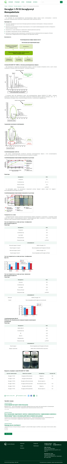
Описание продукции (17, 6)
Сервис (22, 2)
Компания (10, 2)
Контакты (35, 2)
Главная (5, 6)
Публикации (28, 2)
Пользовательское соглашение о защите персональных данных (51, 462)
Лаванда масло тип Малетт (12, 425)
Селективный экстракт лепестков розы (16, 405)
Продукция (17, 2)
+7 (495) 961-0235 (47, 444)
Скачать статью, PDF (10, 395)
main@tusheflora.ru (57, 444)
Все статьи (8, 433)
